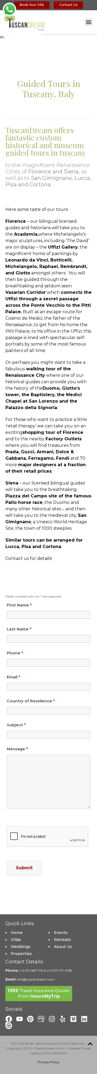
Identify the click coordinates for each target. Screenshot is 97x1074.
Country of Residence (31, 701)
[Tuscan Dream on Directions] (41, 1019)
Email (13, 677)
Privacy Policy (48, 1062)
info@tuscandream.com (36, 979)
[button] (88, 22)
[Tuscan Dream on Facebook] (8, 1019)
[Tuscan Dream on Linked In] (84, 1019)
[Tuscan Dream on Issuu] (8, 1025)
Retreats (62, 939)
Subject (16, 725)
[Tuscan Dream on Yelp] (62, 1019)
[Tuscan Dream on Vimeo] (73, 1019)
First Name (19, 605)
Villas (16, 939)
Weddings (20, 946)
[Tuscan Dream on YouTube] (19, 1019)
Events (61, 932)
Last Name (19, 629)
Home (17, 932)
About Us (63, 946)
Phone (15, 653)
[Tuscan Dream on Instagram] (51, 1019)
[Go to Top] (90, 1044)
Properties (21, 953)
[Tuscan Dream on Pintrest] (30, 1019)
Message (17, 749)
